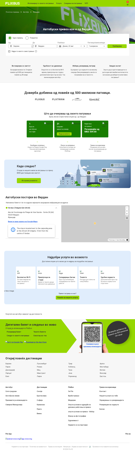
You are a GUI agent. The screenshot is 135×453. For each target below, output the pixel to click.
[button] (32, 207)
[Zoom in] (126, 207)
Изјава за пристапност (80, 447)
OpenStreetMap (121, 240)
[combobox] (22, 46)
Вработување (73, 396)
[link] (67, 174)
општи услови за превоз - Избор (81, 412)
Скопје (39, 391)
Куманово (41, 405)
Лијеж (39, 376)
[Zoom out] (126, 210)
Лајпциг (8, 373)
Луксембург (42, 364)
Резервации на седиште (109, 405)
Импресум (66, 447)
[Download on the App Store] (26, 439)
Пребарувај (117, 46)
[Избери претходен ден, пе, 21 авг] (81, 46)
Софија (40, 400)
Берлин (8, 364)
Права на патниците (55, 447)
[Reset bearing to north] (126, 214)
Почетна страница (12, 12)
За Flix (70, 391)
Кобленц (71, 367)
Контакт (102, 391)
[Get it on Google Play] (12, 439)
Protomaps (112, 240)
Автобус (26, 12)
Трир (70, 364)
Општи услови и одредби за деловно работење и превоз (79, 406)
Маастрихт (41, 373)
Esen (7, 376)
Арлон (102, 364)
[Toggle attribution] (127, 240)
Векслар (103, 373)
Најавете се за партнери (78, 425)
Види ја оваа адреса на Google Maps (23, 222)
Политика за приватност (38, 447)
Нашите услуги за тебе (108, 396)
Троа (70, 370)
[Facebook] (125, 439)
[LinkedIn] (127, 439)
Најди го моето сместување (22, 51)
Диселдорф (10, 370)
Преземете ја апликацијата (16, 400)
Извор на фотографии (77, 416)
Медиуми (72, 400)
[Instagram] (126, 439)
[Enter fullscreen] (126, 218)
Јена (70, 373)
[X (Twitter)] (128, 439)
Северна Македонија (13, 405)
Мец (38, 370)
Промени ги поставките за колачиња (105, 447)
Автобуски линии (12, 396)
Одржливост (73, 420)
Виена (39, 414)
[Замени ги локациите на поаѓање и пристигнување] (32, 46)
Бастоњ (103, 376)
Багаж (102, 409)
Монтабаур (104, 367)
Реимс (39, 367)
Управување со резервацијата (111, 400)
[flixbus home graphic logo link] (12, 3)
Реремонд (72, 376)
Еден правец (18, 38)
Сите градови (11, 391)
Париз (7, 367)
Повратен (34, 38)
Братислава (41, 396)
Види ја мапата (64, 134)
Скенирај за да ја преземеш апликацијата (92, 345)
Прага (39, 409)
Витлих (102, 370)
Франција (36, 12)
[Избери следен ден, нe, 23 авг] (84, 46)
